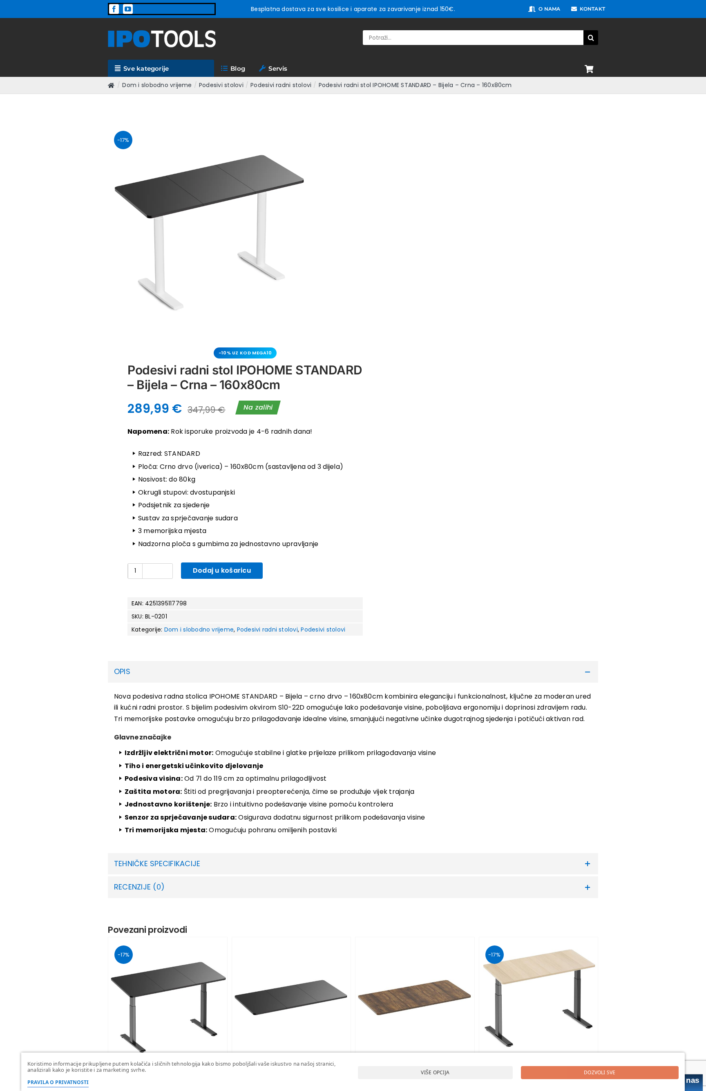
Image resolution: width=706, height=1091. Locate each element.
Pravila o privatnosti (58, 1082)
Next (337, 225)
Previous (114, 225)
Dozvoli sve (600, 1072)
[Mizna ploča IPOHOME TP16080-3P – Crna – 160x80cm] (291, 996)
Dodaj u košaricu (222, 570)
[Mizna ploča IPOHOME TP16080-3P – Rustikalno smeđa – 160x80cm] (414, 996)
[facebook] (114, 9)
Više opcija (435, 1072)
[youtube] (128, 9)
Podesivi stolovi (323, 629)
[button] (353, 672)
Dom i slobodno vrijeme (199, 629)
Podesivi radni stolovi (267, 629)
